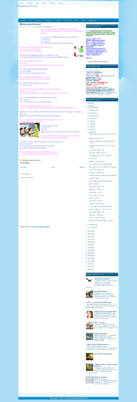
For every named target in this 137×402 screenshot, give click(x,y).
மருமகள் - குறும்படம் (94, 198)
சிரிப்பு (77, 20)
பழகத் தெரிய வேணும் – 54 (96, 186)
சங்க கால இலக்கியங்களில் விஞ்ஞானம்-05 (100, 164)
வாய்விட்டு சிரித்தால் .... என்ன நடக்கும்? (100, 209)
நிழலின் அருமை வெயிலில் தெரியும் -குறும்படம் (101, 220)
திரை (83, 20)
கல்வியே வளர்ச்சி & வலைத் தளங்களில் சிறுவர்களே (103, 175)
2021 (89, 239)
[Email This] (21, 163)
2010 (89, 269)
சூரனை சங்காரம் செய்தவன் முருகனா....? (98, 344)
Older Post (82, 167)
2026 (89, 103)
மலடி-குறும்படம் (93, 158)
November (93, 110)
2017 (89, 250)
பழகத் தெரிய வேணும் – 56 (96, 150)
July (91, 121)
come (39, 26)
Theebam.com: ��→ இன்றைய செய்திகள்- (100, 76)
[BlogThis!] (22, 163)
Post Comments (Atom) (40, 227)
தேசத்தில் (48, 20)
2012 (89, 264)
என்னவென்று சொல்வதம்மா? (102, 279)
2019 (89, 245)
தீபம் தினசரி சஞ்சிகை (93, 71)
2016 (89, 253)
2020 (89, 242)
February (92, 224)
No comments (47, 26)
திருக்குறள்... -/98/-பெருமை (96, 172)
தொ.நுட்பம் (67, 20)
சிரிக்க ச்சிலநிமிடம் (94, 184)
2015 (89, 255)
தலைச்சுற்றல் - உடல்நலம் (95, 192)
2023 (89, 234)
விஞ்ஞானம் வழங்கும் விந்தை (97, 161)
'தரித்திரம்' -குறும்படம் (95, 178)
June (91, 124)
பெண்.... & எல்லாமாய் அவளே (97, 217)
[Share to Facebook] (26, 163)
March (92, 132)
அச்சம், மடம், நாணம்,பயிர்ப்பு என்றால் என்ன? (99, 302)
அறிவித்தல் (92, 20)
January (92, 227)
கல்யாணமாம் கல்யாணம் (95, 200)
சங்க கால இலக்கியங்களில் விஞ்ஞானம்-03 (100, 206)
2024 (89, 231)
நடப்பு (30, 20)
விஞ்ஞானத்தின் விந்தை (100, 333)
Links (37, 3)
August (92, 118)
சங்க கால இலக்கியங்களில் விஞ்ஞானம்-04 (100, 181)
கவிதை (22, 20)
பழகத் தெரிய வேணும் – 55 (96, 169)
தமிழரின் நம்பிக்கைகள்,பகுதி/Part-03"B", (105, 311)
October (92, 113)
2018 (89, 247)
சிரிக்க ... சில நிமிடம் (100, 322)
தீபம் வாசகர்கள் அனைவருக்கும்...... (104, 354)
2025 (89, 106)
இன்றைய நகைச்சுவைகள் (30, 24)
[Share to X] (24, 163)
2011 (89, 266)
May (91, 126)
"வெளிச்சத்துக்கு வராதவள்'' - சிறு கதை (100, 155)
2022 (89, 236)
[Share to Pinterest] (28, 163)
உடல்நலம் (58, 20)
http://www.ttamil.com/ (94, 72)
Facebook (29, 3)
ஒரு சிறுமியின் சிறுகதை (100, 291)
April (91, 129)
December (93, 107)
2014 (89, 258)
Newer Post (23, 167)
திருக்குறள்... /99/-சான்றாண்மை (98, 153)
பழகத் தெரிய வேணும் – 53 (96, 212)
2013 (89, 261)
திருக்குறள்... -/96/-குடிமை (96, 215)
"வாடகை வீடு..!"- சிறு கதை (96, 195)
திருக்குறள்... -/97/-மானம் (96, 189)
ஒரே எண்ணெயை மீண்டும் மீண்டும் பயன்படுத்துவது (103, 167)
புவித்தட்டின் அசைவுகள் (100, 377)
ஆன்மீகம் (39, 20)
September (93, 116)
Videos (44, 3)
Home (21, 3)
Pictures (52, 3)
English (60, 3)
